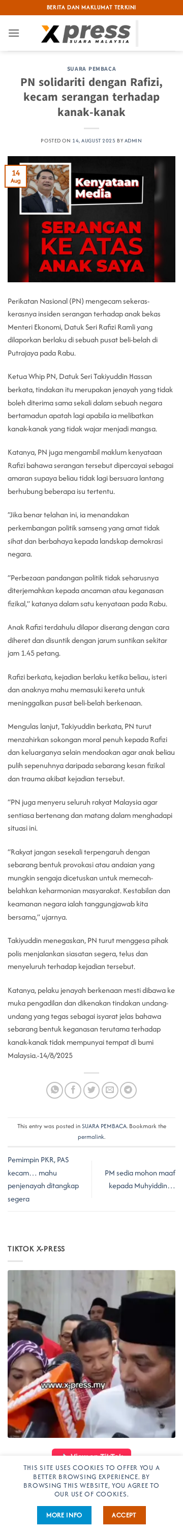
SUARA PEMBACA (91, 69)
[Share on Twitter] (91, 1090)
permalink (91, 1136)
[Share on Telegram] (128, 1090)
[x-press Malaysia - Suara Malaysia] (91, 33)
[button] (14, 32)
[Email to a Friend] (110, 1090)
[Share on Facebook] (73, 1090)
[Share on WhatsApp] (54, 1090)
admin (133, 140)
